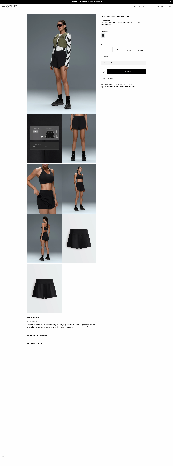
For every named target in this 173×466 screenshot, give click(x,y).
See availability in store (107, 78)
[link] (157, 6)
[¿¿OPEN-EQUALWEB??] (5, 455)
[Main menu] (3, 6)
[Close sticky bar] (171, 2)
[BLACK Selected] (103, 35)
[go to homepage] (11, 6)
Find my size (141, 62)
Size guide (104, 67)
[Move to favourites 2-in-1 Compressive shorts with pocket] (103, 71)
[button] (168, 6)
